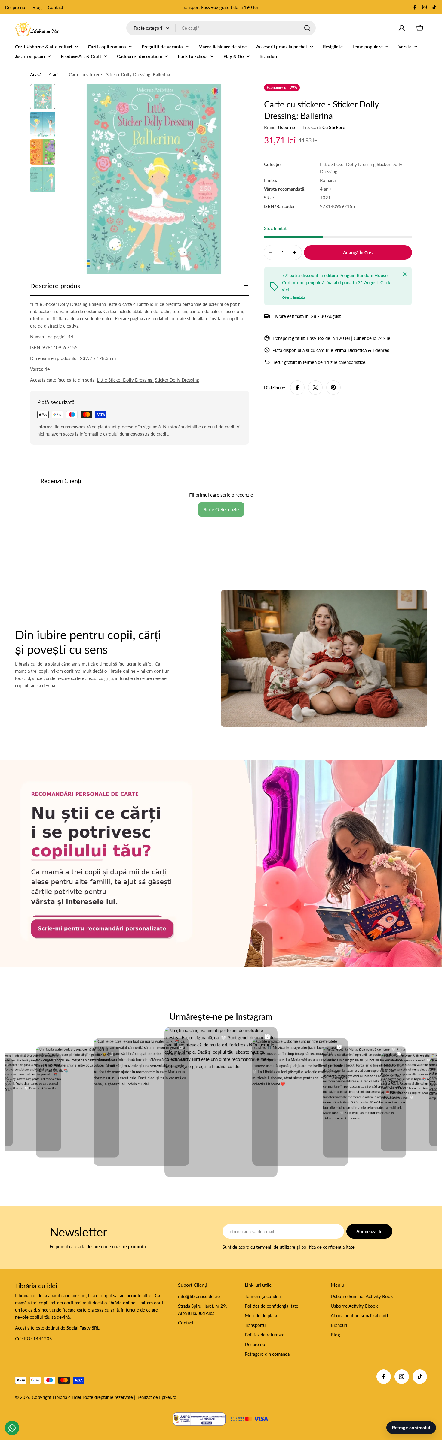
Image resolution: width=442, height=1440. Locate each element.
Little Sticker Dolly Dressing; (125, 379)
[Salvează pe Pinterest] (333, 387)
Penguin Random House (363, 275)
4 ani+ (55, 74)
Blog (37, 7)
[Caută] (307, 28)
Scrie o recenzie (221, 509)
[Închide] (404, 274)
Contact (55, 7)
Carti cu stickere (328, 127)
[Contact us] (12, 1428)
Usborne (286, 127)
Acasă (35, 74)
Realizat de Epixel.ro (156, 1397)
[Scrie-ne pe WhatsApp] (221, 863)
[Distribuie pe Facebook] (297, 387)
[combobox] (221, 28)
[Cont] (401, 28)
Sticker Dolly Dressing (177, 379)
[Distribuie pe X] (315, 387)
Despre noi (15, 7)
